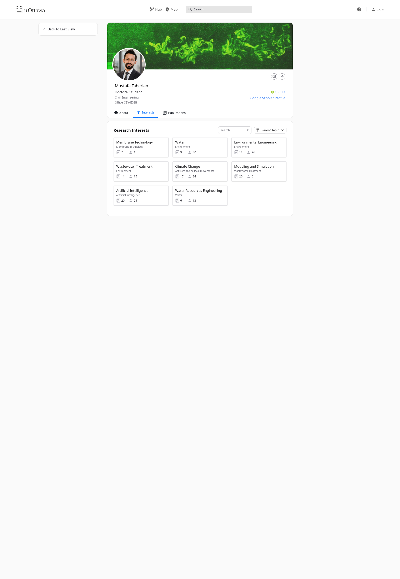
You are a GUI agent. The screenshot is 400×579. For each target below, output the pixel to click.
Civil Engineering (127, 97)
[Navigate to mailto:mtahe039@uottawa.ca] (274, 76)
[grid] (200, 173)
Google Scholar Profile (267, 98)
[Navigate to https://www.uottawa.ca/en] (30, 9)
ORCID (280, 92)
